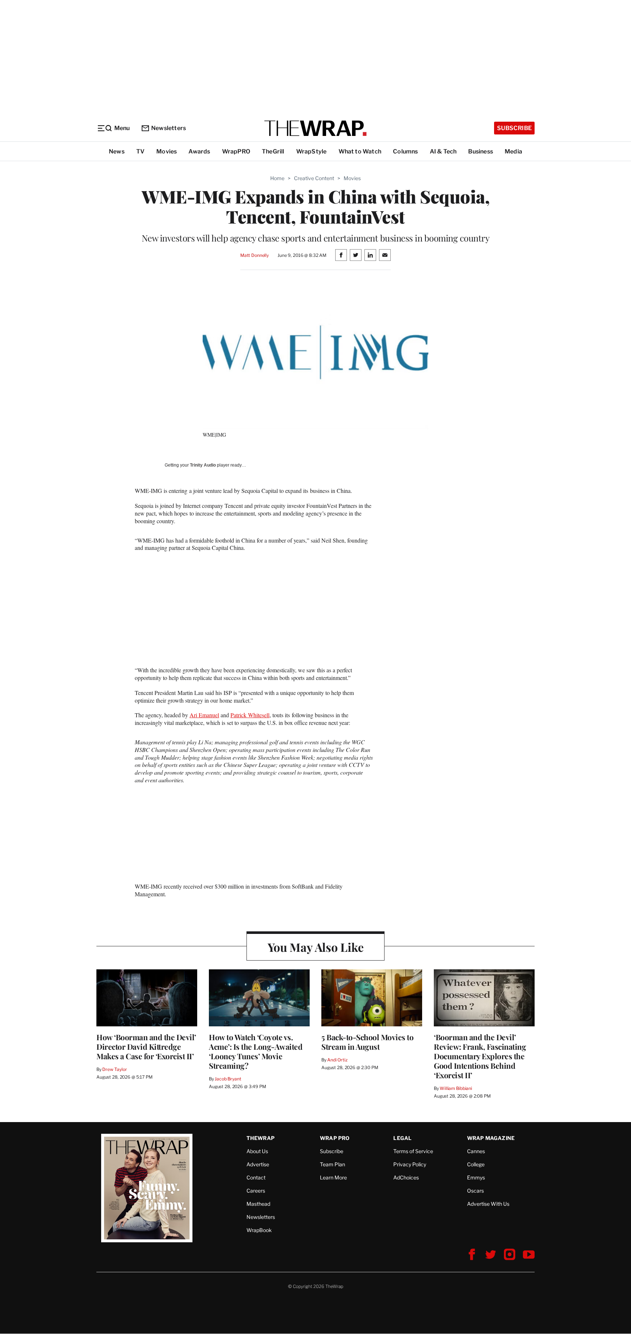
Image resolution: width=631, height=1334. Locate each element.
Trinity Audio (203, 465)
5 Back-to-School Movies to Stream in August (367, 1041)
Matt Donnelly (254, 255)
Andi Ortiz (337, 1060)
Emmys (476, 1177)
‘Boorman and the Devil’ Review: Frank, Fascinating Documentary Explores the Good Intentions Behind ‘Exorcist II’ (480, 1056)
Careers (255, 1190)
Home (277, 178)
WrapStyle (311, 151)
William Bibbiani (456, 1088)
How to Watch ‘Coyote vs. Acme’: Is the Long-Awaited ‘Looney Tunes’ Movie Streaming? (255, 1051)
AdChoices (406, 1177)
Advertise (257, 1164)
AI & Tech (443, 151)
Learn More (333, 1177)
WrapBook (259, 1230)
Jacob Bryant (228, 1079)
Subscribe (514, 128)
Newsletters (168, 128)
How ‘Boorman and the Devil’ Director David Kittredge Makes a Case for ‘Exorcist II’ (146, 1046)
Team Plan (332, 1164)
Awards (199, 151)
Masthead (258, 1204)
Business (480, 151)
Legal (402, 1138)
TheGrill (273, 151)
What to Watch (360, 151)
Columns (405, 151)
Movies (166, 151)
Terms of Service (413, 1151)
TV (140, 151)
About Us (257, 1151)
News (117, 151)
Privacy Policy (409, 1164)
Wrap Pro (335, 1138)
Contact (255, 1177)
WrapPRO (236, 151)
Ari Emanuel (204, 715)
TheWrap (260, 1138)
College (476, 1164)
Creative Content (314, 178)
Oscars (475, 1190)
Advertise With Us (488, 1204)
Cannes (476, 1151)
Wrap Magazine (491, 1138)
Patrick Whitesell (249, 715)
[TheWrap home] (315, 128)
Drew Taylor (114, 1069)
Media (513, 151)
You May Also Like (316, 947)
